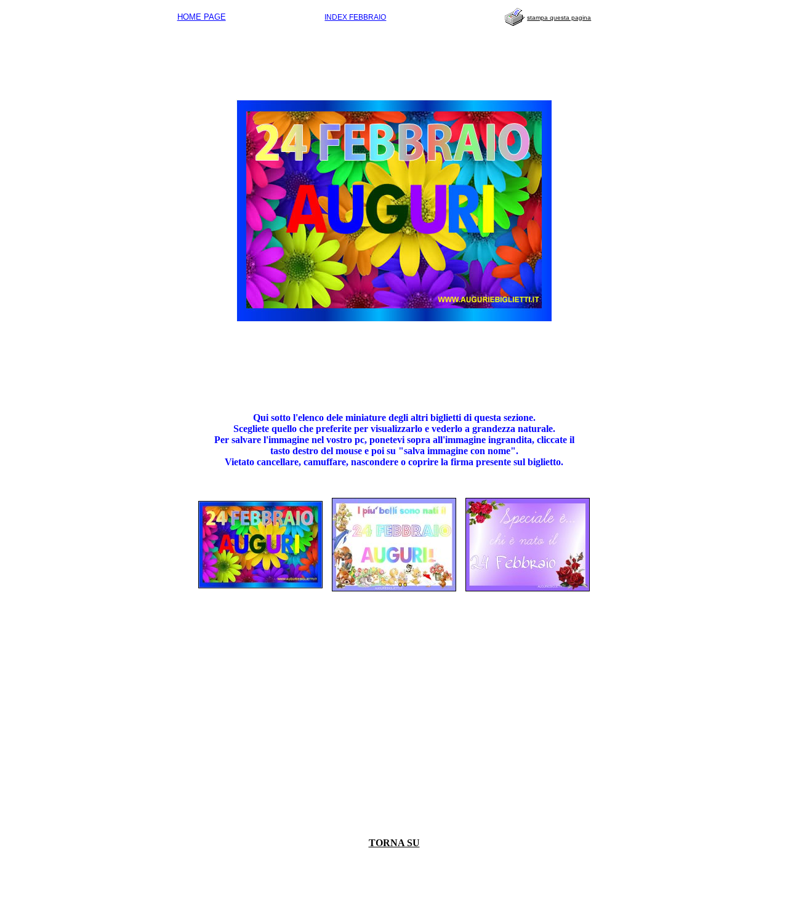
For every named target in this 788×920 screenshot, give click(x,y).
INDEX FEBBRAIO (355, 17)
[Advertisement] (394, 59)
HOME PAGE (201, 17)
